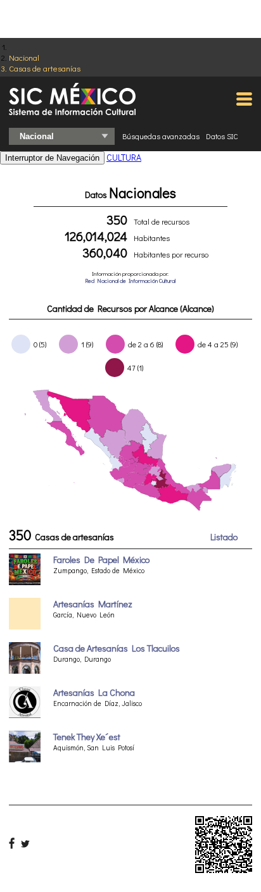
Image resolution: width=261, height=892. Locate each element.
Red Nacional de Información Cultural (130, 280)
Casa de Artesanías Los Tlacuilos (116, 648)
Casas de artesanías (44, 68)
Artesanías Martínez (92, 604)
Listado (224, 537)
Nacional (24, 57)
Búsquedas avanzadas (161, 136)
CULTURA (123, 157)
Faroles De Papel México (101, 560)
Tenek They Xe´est (86, 737)
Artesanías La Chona (94, 692)
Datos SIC (222, 136)
